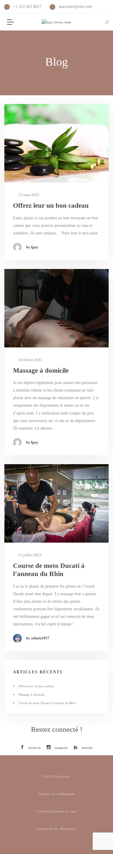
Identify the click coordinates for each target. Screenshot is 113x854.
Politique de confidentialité (56, 794)
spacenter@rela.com (75, 6)
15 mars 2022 (28, 195)
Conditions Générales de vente (56, 811)
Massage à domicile (41, 370)
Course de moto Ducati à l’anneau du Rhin (49, 570)
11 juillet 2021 (29, 555)
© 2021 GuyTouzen (56, 776)
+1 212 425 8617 (27, 6)
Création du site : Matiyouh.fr (56, 828)
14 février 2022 (29, 360)
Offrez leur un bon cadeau (51, 205)
